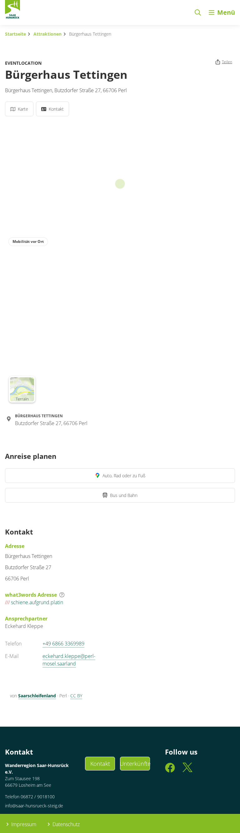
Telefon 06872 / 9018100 (30, 797)
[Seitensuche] (198, 12)
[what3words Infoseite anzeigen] (61, 594)
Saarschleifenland (37, 696)
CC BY (76, 696)
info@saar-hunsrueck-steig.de (34, 806)
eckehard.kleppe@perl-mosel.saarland (68, 660)
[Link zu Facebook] (170, 770)
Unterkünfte (135, 763)
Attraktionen (47, 34)
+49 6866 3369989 (63, 643)
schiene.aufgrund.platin (34, 602)
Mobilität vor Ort (28, 241)
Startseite (15, 34)
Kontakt (100, 763)
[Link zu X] (187, 770)
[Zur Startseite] (12, 10)
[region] (120, 320)
